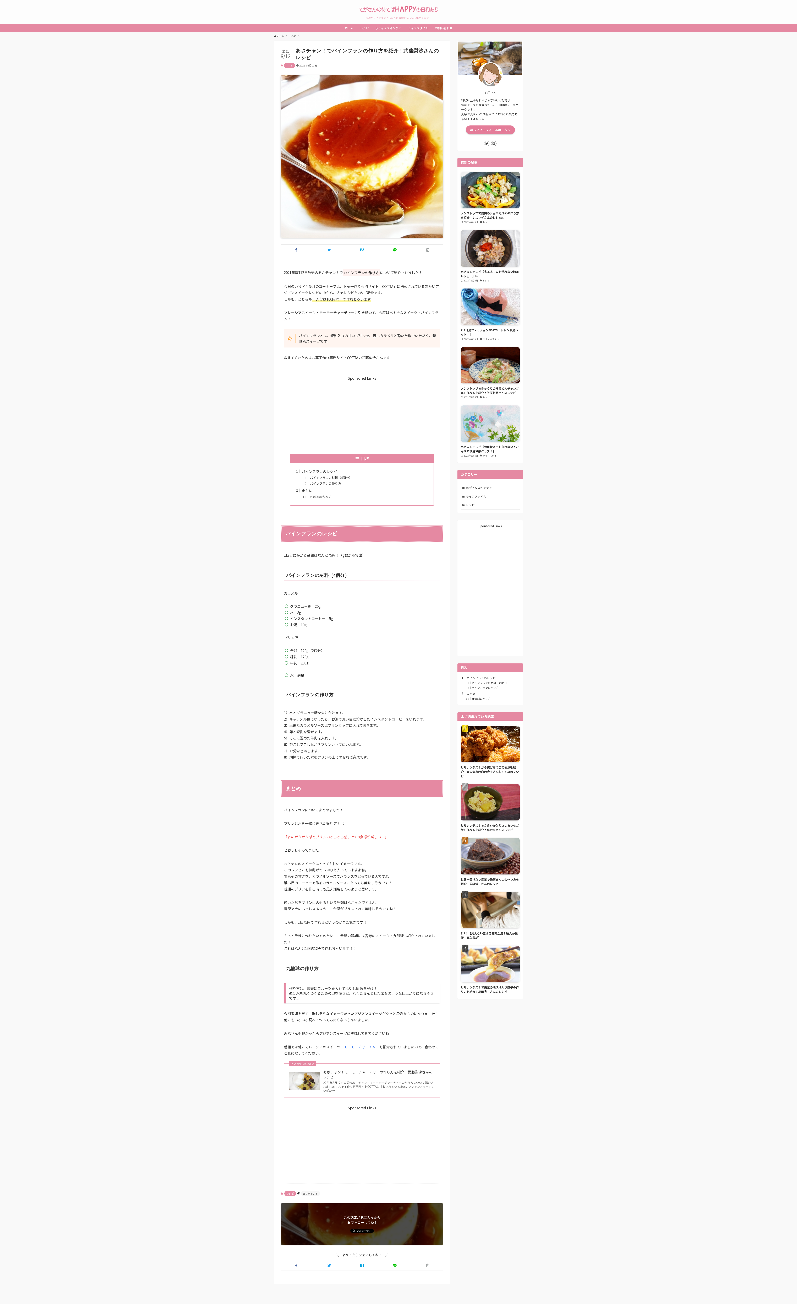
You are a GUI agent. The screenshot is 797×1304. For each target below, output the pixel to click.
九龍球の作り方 (321, 496)
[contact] (493, 143)
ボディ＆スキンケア (479, 488)
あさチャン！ (310, 1193)
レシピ (289, 65)
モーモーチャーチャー (361, 1046)
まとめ (307, 490)
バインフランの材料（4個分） (331, 477)
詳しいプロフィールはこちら (490, 130)
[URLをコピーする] (427, 249)
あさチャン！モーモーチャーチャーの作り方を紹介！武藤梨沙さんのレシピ (378, 1074)
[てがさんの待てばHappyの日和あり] (398, 9)
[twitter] (486, 143)
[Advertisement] (362, 410)
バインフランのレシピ (319, 471)
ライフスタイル (476, 496)
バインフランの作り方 (325, 483)
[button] (296, 249)
